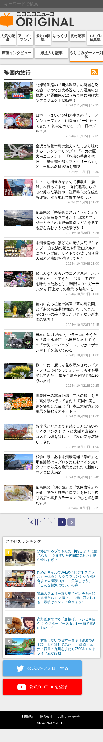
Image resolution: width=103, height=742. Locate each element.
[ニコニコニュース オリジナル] (37, 20)
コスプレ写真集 (95, 38)
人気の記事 (8, 38)
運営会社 (46, 716)
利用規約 (28, 716)
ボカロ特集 (42, 38)
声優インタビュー (16, 53)
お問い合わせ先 (69, 716)
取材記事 (77, 36)
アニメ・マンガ (25, 38)
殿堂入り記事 (51, 53)
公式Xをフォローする (47, 668)
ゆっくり (60, 36)
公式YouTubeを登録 (47, 687)
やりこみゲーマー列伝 (86, 55)
